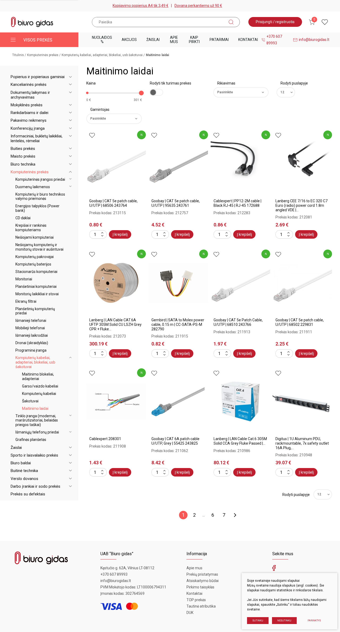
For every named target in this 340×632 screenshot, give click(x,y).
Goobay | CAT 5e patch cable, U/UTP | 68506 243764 (113, 203)
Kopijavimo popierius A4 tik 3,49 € (140, 5)
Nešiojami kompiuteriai (34, 237)
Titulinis (18, 55)
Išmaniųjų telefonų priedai (37, 432)
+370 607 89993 (274, 39)
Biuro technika (23, 164)
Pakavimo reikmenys (28, 120)
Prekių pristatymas (202, 574)
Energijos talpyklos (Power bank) (37, 208)
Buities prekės (23, 148)
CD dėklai (23, 218)
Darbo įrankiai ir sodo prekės (35, 486)
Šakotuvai (30, 401)
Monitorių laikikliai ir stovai (37, 294)
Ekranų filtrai (25, 301)
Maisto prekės (23, 156)
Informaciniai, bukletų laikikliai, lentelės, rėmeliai (36, 138)
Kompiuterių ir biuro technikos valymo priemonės (40, 196)
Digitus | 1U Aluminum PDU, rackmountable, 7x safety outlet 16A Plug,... (302, 443)
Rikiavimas (226, 83)
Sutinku (257, 620)
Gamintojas (99, 109)
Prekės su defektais (28, 494)
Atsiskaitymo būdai (202, 581)
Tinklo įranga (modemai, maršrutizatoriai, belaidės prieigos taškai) (36, 420)
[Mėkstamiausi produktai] (325, 22)
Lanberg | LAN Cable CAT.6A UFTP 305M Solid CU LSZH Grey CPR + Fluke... (115, 324)
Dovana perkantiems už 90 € (198, 5)
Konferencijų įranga (28, 128)
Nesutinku (284, 620)
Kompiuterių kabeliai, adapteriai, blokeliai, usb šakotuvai (102, 55)
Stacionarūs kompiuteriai (36, 271)
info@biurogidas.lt (314, 39)
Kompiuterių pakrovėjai (34, 257)
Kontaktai (248, 39)
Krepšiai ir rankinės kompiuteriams (30, 227)
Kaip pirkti (194, 39)
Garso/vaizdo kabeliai (40, 386)
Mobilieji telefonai (30, 328)
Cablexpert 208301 (105, 439)
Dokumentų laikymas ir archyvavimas (30, 95)
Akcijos (129, 39)
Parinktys (314, 620)
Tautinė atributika (201, 606)
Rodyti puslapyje (294, 83)
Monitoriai (23, 279)
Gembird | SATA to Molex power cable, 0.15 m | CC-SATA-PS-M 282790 (177, 324)
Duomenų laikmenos (32, 187)
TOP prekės (196, 600)
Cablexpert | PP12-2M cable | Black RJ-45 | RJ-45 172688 (237, 203)
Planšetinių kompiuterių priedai (35, 311)
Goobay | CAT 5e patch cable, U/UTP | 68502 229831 (299, 322)
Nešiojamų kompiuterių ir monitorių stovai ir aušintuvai (39, 247)
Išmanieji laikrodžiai (31, 335)
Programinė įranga (30, 350)
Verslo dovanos (24, 478)
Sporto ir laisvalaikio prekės (34, 455)
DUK (189, 612)
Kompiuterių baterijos (33, 264)
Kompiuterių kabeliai (39, 393)
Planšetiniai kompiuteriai (36, 286)
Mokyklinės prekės (26, 105)
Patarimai (219, 39)
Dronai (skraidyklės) (31, 343)
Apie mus (174, 39)
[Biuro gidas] (32, 21)
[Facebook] (274, 569)
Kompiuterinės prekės (42, 55)
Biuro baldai (21, 463)
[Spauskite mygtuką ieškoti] (231, 22)
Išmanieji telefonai (30, 320)
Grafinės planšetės (30, 439)
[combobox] (241, 92)
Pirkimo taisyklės (200, 587)
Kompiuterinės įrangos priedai (40, 179)
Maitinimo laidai (35, 408)
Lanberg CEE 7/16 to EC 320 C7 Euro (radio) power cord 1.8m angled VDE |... (301, 205)
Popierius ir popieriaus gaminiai (38, 76)
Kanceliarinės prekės (28, 84)
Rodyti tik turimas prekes (170, 83)
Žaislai (153, 39)
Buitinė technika (24, 470)
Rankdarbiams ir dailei (29, 112)
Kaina (91, 83)
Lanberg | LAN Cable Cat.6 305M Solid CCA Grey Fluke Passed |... (240, 441)
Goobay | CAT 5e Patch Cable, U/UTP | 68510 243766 (238, 322)
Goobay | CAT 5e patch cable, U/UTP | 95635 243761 (175, 203)
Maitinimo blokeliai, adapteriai (38, 376)
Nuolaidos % (102, 39)
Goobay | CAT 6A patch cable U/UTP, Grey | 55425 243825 (175, 441)
